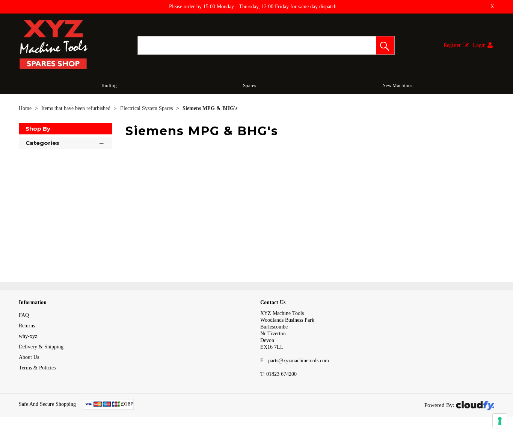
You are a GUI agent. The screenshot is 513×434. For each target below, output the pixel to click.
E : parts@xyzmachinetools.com (294, 360)
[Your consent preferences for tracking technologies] (500, 421)
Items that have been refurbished (76, 108)
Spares (249, 85)
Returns (27, 326)
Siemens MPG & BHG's (210, 108)
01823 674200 (278, 374)
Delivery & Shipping (41, 347)
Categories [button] (42, 142)
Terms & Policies (37, 368)
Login (479, 45)
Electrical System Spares (147, 108)
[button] (385, 45)
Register (452, 45)
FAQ (24, 315)
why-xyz (28, 336)
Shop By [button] (38, 128)
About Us (29, 357)
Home (26, 108)
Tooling (109, 85)
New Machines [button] (397, 85)
